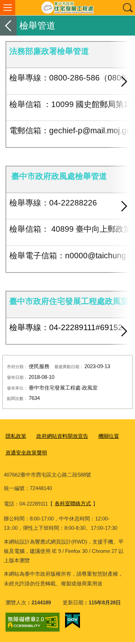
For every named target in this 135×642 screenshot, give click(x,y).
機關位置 (108, 436)
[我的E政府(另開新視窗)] (72, 621)
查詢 (127, 7)
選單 (7, 7)
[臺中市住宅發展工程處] (67, 7)
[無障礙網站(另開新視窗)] (33, 622)
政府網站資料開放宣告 (62, 436)
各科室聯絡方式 (73, 503)
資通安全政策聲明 (26, 453)
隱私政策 (16, 436)
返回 (8, 26)
